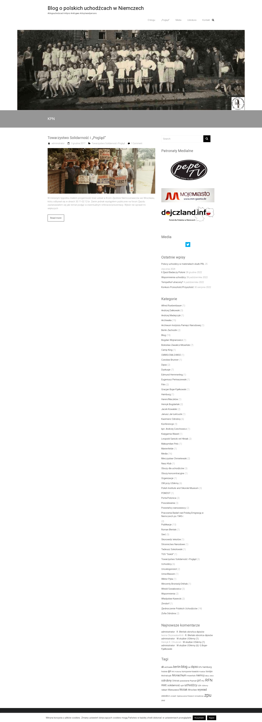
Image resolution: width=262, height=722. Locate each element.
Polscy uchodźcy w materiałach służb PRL (182, 264)
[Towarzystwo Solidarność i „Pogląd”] (101, 149)
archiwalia (169, 667)
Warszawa (173, 689)
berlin (177, 667)
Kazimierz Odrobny (171, 419)
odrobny (166, 680)
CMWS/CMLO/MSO (171, 355)
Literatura (191, 20)
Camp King (166, 350)
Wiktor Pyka (167, 579)
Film (163, 384)
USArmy (205, 685)
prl (199, 680)
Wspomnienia (168, 593)
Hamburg (166, 394)
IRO (173, 672)
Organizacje (167, 478)
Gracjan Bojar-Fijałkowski (173, 389)
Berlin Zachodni (169, 330)
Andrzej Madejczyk (171, 315)
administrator (58, 143)
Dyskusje (165, 369)
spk (182, 685)
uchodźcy (190, 685)
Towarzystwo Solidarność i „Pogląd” (77, 138)
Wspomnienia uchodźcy (173, 277)
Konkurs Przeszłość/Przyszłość (177, 287)
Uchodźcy (166, 564)
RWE (164, 685)
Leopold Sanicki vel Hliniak (174, 438)
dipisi (194, 667)
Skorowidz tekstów (171, 539)
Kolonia (178, 672)
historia (164, 671)
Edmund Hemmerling (172, 374)
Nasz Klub (166, 463)
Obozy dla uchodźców (172, 468)
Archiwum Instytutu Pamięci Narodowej (181, 325)
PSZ (203, 681)
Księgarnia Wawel (170, 434)
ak (162, 666)
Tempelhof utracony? (172, 282)
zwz (163, 700)
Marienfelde (167, 448)
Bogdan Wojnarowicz (172, 340)
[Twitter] (188, 245)
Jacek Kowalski (169, 409)
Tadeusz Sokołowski (171, 549)
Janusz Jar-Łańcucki (171, 414)
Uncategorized (169, 569)
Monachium (179, 675)
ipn (169, 671)
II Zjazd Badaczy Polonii (173, 272)
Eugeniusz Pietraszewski (173, 379)
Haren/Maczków (169, 399)
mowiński (191, 675)
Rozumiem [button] (199, 718)
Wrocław (192, 689)
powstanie (184, 681)
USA (199, 685)
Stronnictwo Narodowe (173, 544)
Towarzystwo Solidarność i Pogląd (108, 143)
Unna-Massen (168, 574)
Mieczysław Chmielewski (174, 458)
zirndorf (173, 696)
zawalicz (165, 696)
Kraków (202, 672)
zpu (207, 695)
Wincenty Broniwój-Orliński (174, 583)
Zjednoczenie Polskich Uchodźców (179, 608)
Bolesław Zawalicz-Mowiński (175, 345)
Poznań (193, 681)
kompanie (186, 671)
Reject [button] (211, 718)
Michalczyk (166, 675)
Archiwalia (166, 320)
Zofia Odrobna (168, 613)
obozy (207, 676)
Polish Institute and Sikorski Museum (179, 488)
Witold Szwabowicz (171, 588)
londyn (209, 671)
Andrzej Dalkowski (170, 310)
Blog (163, 335)
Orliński (175, 680)
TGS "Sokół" (167, 554)
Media (178, 20)
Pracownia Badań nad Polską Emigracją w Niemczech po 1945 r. (182, 515)
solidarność (173, 685)
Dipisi (164, 364)
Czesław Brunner (170, 359)
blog (184, 667)
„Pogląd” (165, 20)
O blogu (151, 20)
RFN (208, 680)
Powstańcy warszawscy (173, 507)
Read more (56, 218)
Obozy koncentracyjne (172, 473)
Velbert (164, 690)
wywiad (202, 689)
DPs (200, 667)
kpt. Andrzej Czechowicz (174, 429)
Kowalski (195, 671)
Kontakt (206, 20)
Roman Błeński (168, 529)
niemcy (200, 675)
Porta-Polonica (168, 498)
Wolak (183, 689)
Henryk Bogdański (170, 404)
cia (189, 667)
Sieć (163, 534)
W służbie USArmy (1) (188, 638)
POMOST (165, 493)
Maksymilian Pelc (170, 443)
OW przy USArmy (170, 483)
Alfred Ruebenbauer (171, 305)
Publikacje (166, 524)
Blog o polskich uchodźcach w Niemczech (96, 8)
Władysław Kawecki (171, 598)
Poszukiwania (168, 503)
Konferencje (167, 424)
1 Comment (136, 143)
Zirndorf (165, 603)
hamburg (207, 667)
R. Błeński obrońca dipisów (190, 631)
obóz (212, 676)
